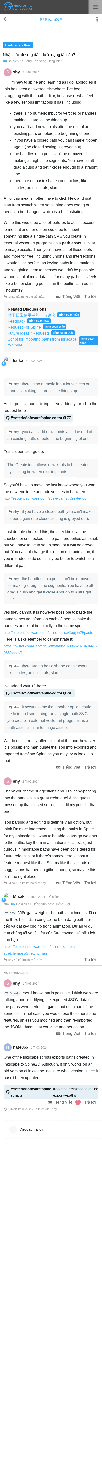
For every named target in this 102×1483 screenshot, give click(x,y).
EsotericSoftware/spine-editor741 (42, 693)
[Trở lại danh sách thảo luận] (5, 19)
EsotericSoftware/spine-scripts (55, 1092)
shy (16, 384)
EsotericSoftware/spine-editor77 (41, 418)
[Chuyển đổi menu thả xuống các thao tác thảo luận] (97, 19)
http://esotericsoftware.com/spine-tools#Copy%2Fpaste (48, 632)
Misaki (15, 993)
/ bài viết (49, 19)
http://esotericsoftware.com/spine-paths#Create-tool (45, 498)
